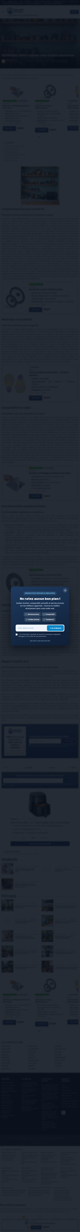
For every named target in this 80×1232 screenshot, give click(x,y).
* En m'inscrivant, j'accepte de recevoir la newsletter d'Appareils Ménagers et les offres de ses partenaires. (39, 635)
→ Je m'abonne (55, 628)
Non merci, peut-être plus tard (40, 640)
